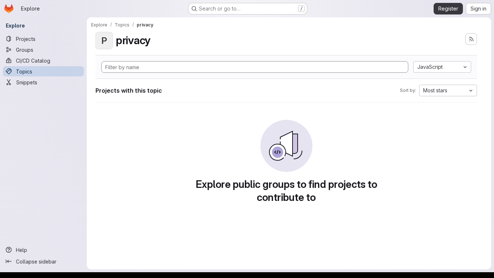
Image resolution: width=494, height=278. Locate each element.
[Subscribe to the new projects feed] (471, 39)
